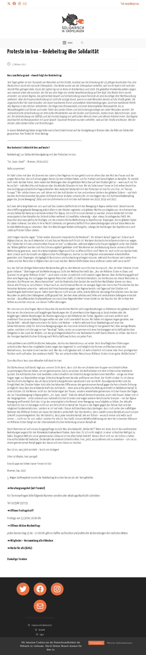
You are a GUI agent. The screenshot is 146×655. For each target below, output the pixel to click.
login (42, 634)
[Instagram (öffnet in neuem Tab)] (19, 4)
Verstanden (96, 642)
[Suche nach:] (82, 42)
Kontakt (42, 630)
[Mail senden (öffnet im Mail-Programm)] (24, 4)
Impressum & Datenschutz (42, 625)
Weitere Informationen (119, 642)
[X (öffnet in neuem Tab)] (9, 4)
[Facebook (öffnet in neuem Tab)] (14, 4)
